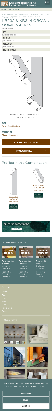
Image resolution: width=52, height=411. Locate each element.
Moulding (35, 14)
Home (4, 14)
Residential (24, 14)
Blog (4, 301)
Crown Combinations (11, 126)
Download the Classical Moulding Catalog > (25, 265)
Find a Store (7, 308)
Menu (47, 2)
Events (4, 304)
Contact (5, 311)
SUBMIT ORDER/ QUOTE (11, 9)
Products (12, 14)
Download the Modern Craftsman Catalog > (42, 265)
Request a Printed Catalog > (6, 274)
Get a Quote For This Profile (26, 142)
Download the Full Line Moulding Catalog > (8, 265)
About (4, 295)
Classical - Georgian (10, 135)
